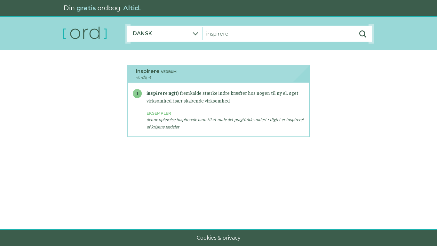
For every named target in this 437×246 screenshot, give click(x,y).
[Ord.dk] (94, 34)
